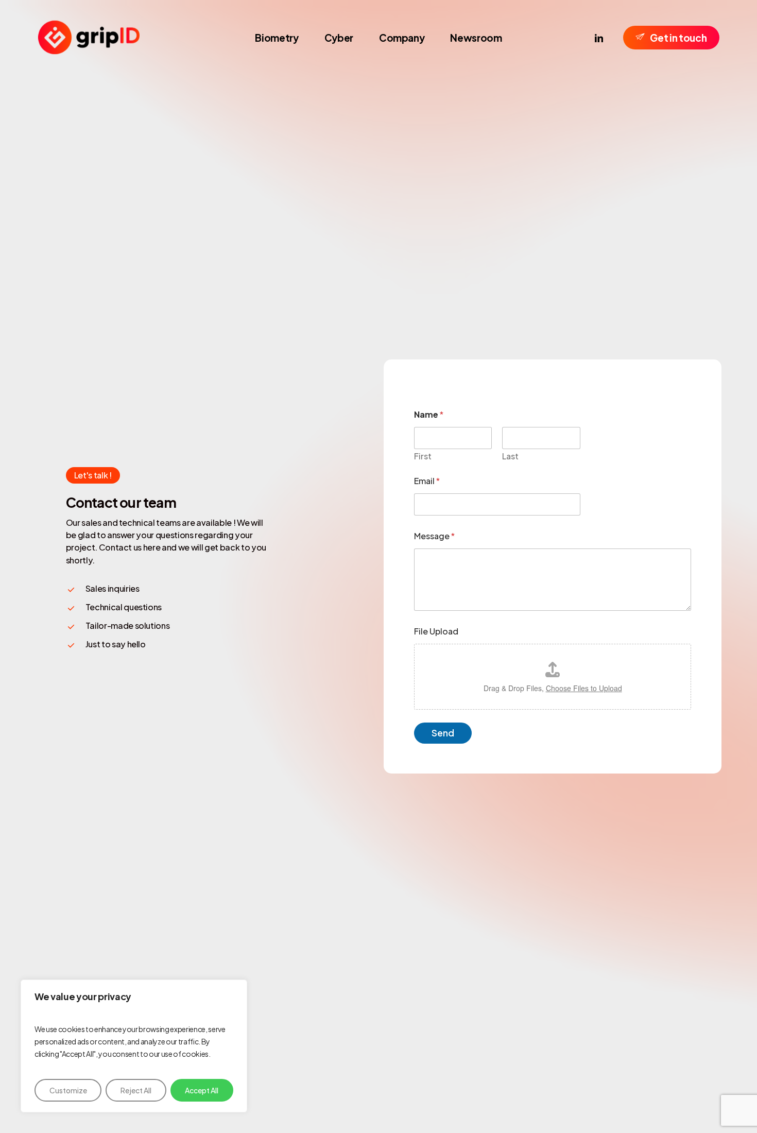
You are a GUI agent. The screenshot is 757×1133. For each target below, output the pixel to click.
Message (434, 536)
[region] (134, 1046)
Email (427, 481)
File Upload (436, 631)
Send (443, 733)
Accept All (201, 1090)
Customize (68, 1090)
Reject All (136, 1090)
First (423, 456)
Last (510, 456)
